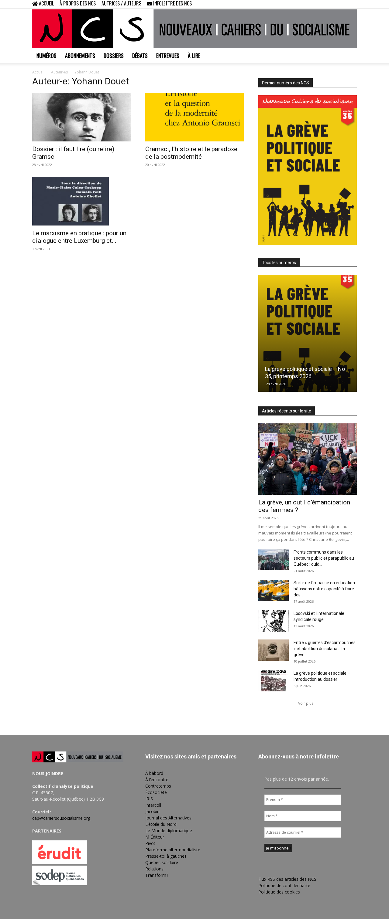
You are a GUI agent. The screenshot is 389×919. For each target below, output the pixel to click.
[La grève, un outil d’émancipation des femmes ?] (307, 459)
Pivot (150, 843)
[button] (313, 4)
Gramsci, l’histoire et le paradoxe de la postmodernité (191, 152)
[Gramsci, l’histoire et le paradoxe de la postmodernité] (194, 117)
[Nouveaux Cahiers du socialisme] (194, 28)
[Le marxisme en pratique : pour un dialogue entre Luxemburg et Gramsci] (81, 201)
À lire (194, 55)
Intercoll (153, 805)
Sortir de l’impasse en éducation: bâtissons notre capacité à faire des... (325, 588)
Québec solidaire (161, 862)
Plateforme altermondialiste (172, 850)
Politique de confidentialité (284, 885)
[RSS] (332, 4)
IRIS (149, 799)
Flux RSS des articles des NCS (287, 879)
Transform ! (156, 875)
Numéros (46, 55)
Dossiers (114, 55)
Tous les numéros (279, 262)
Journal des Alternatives (168, 818)
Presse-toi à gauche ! (165, 856)
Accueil (38, 72)
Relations (154, 869)
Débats (140, 55)
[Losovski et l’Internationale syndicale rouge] (273, 621)
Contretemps (158, 786)
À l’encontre (156, 779)
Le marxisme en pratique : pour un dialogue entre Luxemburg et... (79, 236)
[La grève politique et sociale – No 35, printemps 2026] (307, 333)
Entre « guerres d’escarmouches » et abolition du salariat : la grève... (325, 648)
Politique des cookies (279, 892)
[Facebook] (322, 4)
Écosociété (156, 792)
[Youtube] (352, 4)
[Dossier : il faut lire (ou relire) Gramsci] (81, 117)
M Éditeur (154, 837)
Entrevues (167, 55)
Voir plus (305, 703)
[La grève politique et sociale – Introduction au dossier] (273, 680)
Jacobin (152, 811)
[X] (342, 4)
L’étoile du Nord (161, 824)
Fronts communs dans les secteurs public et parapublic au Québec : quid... (324, 558)
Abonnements (80, 55)
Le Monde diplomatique (168, 830)
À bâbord (154, 773)
